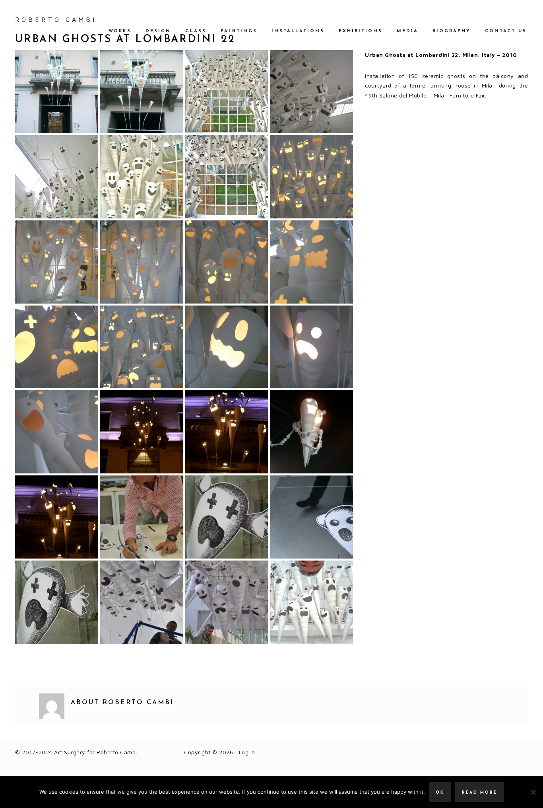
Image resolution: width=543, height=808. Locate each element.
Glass (195, 31)
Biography (451, 31)
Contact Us (506, 31)
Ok (440, 792)
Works (120, 31)
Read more (479, 792)
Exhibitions (360, 31)
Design (158, 31)
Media (407, 31)
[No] (533, 792)
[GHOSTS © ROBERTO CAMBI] (56, 91)
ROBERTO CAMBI (56, 19)
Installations (298, 31)
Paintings (239, 31)
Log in (247, 752)
